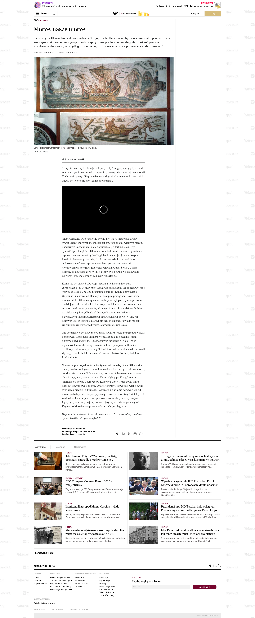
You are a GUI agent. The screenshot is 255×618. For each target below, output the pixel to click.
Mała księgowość (107, 586)
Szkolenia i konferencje (44, 603)
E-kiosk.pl (103, 577)
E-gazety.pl (104, 580)
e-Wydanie (196, 13)
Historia (44, 20)
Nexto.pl (103, 583)
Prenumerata (81, 583)
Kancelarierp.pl (106, 589)
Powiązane (40, 447)
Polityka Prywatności (60, 577)
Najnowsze (80, 447)
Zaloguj (213, 13)
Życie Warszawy (107, 595)
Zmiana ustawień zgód (61, 580)
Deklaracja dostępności (61, 589)
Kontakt (37, 580)
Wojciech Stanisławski (73, 159)
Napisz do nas (40, 583)
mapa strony (39, 609)
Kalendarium (57, 609)
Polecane (60, 447)
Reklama (79, 577)
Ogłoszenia (80, 580)
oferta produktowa (79, 609)
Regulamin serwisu (59, 583)
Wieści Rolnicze (106, 592)
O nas (36, 577)
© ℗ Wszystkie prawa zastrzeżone (78, 431)
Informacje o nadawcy (60, 586)
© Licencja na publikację (74, 428)
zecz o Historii (128, 13)
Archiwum (80, 586)
